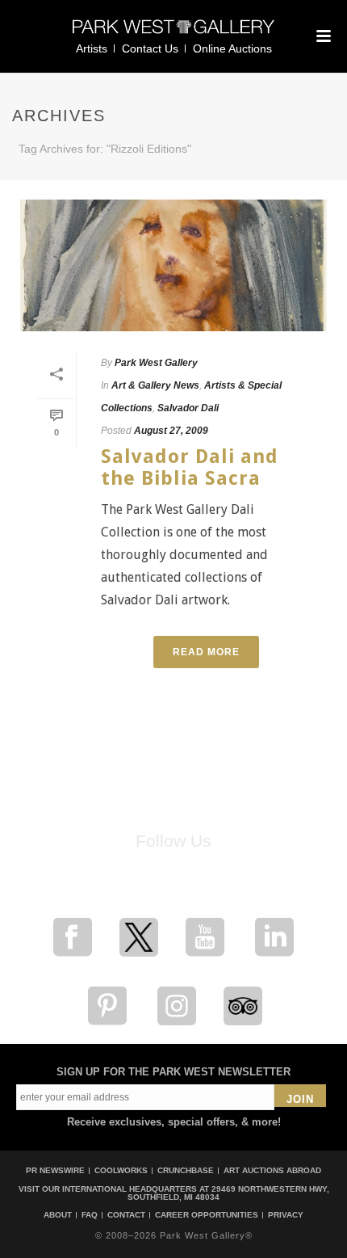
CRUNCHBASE (185, 1170)
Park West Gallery (156, 362)
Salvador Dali (188, 408)
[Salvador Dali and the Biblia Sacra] (173, 265)
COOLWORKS (121, 1170)
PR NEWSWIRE (55, 1170)
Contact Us (150, 48)
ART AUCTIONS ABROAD (272, 1170)
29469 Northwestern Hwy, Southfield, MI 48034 (228, 1192)
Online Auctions (232, 48)
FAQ (90, 1215)
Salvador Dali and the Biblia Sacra (189, 467)
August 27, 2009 (171, 430)
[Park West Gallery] (173, 33)
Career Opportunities (206, 1215)
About (58, 1215)
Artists (91, 48)
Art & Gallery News (155, 385)
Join (300, 1099)
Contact (126, 1215)
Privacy (285, 1215)
